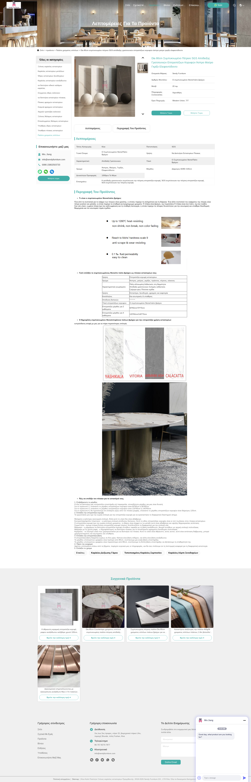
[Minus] (244, 720)
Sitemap (75, 779)
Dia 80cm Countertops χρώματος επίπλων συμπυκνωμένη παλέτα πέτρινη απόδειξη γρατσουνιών (103, 631)
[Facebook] (97, 761)
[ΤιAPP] (40, 171)
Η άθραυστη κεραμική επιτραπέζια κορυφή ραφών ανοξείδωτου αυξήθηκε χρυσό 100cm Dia (59, 631)
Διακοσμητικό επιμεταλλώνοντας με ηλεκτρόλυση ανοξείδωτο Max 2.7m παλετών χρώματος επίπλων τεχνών (58, 690)
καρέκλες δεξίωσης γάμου (104, 553)
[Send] (244, 778)
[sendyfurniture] (113, 761)
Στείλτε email (171, 762)
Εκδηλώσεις (179, 5)
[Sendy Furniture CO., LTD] (14, 5)
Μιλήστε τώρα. (54, 178)
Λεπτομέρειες (92, 128)
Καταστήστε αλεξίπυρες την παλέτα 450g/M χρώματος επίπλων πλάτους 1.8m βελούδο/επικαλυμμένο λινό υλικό (192, 631)
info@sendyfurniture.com (53, 159)
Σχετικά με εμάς (139, 5)
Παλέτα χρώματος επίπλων (67, 50)
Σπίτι (127, 5)
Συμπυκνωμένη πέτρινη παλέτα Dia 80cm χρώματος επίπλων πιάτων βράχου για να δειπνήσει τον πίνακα (148, 631)
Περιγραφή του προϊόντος (131, 128)
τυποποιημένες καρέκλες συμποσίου (143, 553)
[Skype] (52, 171)
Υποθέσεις (43, 753)
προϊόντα (153, 5)
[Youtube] (102, 761)
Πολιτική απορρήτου (61, 779)
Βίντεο (167, 5)
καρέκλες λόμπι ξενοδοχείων (183, 553)
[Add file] (199, 778)
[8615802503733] (108, 761)
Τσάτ (219, 5)
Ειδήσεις (42, 748)
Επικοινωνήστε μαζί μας (195, 5)
